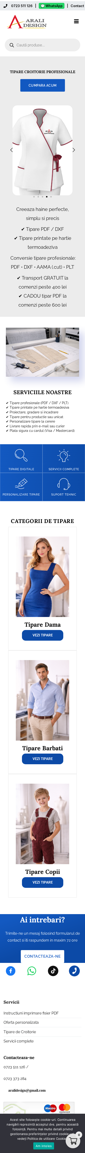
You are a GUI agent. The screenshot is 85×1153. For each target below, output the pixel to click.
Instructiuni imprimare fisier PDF (31, 1013)
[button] (34, 196)
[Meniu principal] (76, 21)
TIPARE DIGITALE (21, 469)
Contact (77, 6)
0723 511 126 (22, 6)
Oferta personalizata (21, 1022)
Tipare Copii (42, 872)
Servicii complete (64, 469)
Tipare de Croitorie (20, 1032)
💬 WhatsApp (52, 6)
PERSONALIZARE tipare (21, 494)
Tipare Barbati (42, 748)
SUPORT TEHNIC (63, 494)
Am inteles (44, 1146)
